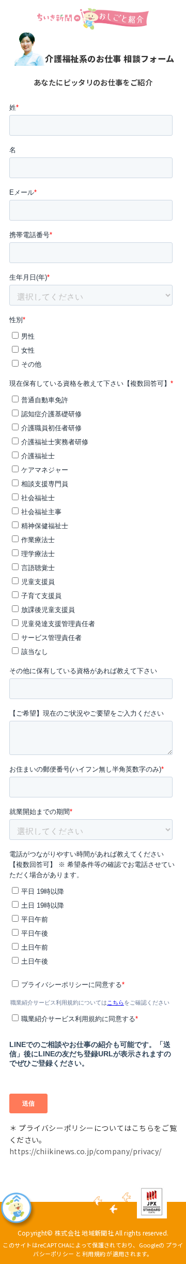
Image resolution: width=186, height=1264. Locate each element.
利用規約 (93, 1254)
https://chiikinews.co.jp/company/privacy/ (85, 1151)
